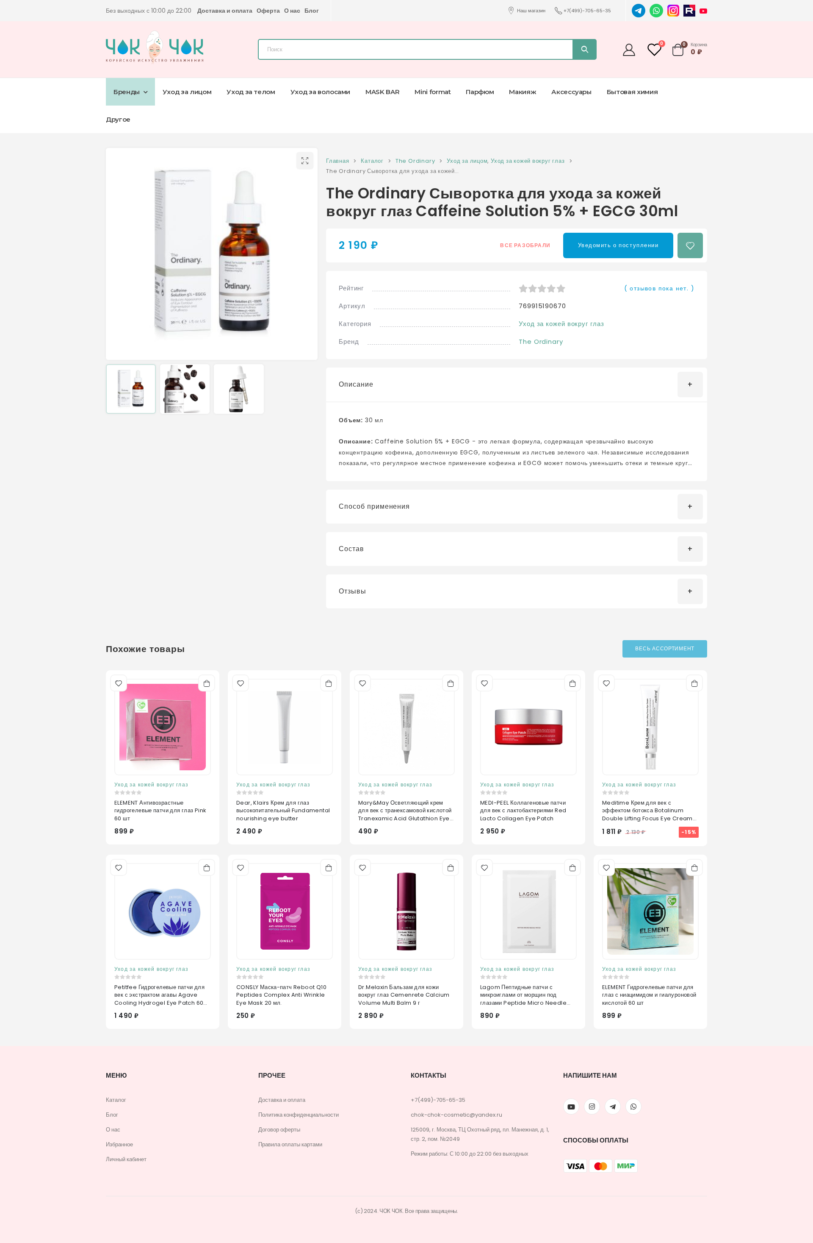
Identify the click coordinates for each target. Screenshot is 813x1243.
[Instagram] (673, 10)
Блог (311, 10)
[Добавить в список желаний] (690, 245)
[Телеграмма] (613, 1106)
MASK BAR (382, 92)
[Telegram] (638, 10)
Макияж (522, 92)
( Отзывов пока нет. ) (659, 288)
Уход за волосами (320, 92)
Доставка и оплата (224, 10)
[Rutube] (689, 10)
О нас (292, 10)
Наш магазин (531, 10)
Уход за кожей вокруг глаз (561, 323)
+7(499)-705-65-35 (587, 10)
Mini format (433, 92)
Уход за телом (251, 92)
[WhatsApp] (656, 10)
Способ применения (374, 506)
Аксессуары (571, 92)
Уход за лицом (187, 92)
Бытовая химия (632, 92)
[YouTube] (703, 10)
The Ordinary (541, 341)
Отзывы (352, 591)
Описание (356, 384)
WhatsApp (633, 1106)
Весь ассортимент (664, 648)
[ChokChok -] (154, 47)
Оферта (268, 10)
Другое (118, 119)
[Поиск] (584, 49)
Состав (351, 549)
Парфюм (480, 92)
